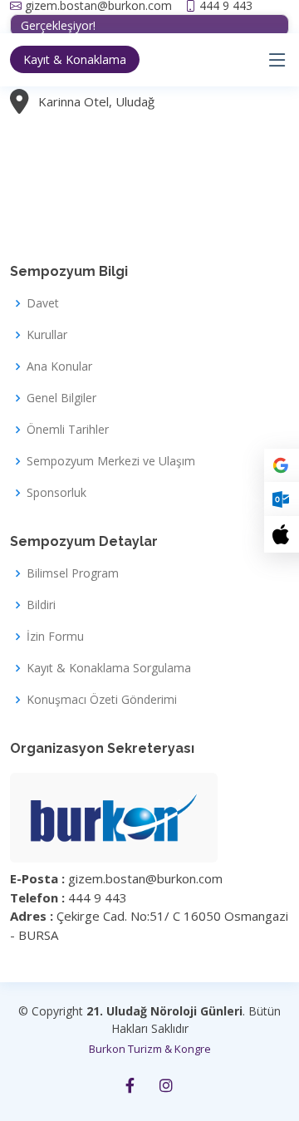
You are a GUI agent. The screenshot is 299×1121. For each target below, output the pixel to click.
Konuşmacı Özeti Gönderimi (102, 700)
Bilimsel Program (73, 573)
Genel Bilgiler (61, 398)
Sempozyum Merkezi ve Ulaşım (111, 461)
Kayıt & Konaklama (74, 59)
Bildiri (41, 605)
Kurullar (47, 335)
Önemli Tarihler (68, 429)
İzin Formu (55, 636)
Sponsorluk (56, 493)
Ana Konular (59, 366)
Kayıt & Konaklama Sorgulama (109, 668)
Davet (43, 303)
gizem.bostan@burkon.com (98, 6)
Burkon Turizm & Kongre (150, 1048)
